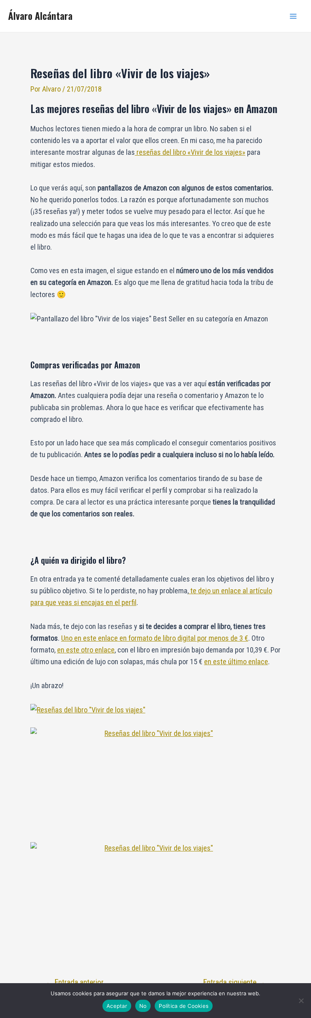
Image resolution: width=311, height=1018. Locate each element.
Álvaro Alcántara (40, 16)
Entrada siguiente (234, 982)
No (143, 1006)
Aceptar (117, 1006)
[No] (301, 1001)
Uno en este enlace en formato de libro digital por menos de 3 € (154, 638)
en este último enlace (236, 661)
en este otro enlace (86, 650)
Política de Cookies (184, 1006)
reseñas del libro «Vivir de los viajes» (190, 152)
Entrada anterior (74, 982)
